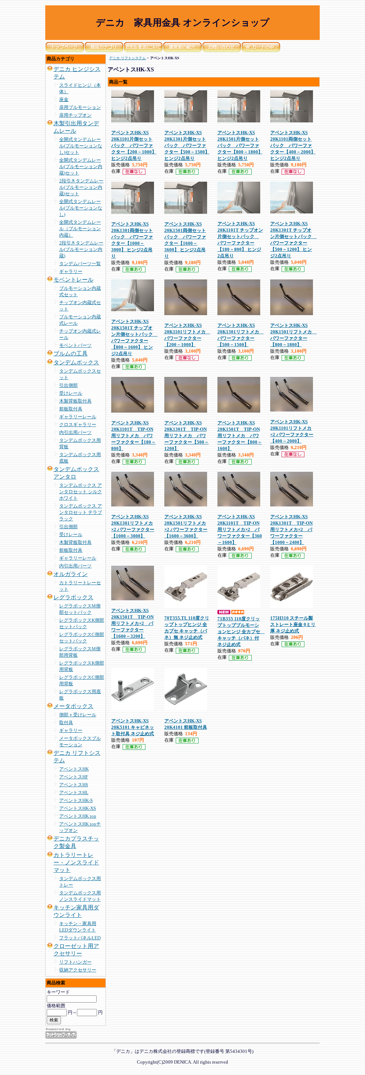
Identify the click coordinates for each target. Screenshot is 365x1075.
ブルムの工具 (70, 353)
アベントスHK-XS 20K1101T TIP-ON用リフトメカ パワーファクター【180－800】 (133, 435)
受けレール (70, 393)
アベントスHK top (77, 816)
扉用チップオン (75, 115)
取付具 (66, 722)
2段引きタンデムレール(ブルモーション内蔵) (81, 249)
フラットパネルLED (80, 937)
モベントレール (73, 280)
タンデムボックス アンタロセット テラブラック (80, 512)
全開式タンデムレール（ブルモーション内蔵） (80, 228)
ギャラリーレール (77, 416)
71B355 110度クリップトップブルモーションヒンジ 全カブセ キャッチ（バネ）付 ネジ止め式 (241, 631)
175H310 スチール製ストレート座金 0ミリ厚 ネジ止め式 (292, 624)
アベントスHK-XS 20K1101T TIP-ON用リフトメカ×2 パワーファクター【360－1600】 (239, 529)
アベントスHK (74, 769)
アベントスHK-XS (77, 808)
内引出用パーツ (75, 432)
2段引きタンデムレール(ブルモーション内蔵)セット (81, 187)
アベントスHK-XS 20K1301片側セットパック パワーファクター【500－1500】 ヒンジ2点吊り (187, 145)
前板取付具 (70, 409)
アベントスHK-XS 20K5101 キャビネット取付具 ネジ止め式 (132, 727)
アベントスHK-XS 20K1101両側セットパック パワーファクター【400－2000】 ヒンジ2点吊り (292, 145)
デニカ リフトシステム (127, 58)
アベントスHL (73, 792)
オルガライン (70, 574)
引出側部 (68, 385)
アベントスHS (73, 784)
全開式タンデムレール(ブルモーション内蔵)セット (80, 166)
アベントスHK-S (76, 800)
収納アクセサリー (77, 970)
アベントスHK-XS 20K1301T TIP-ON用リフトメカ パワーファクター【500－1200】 (186, 435)
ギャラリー (70, 271)
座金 (63, 99)
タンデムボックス (76, 362)
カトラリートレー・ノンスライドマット (76, 862)
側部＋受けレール (77, 714)
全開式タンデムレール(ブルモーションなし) (80, 208)
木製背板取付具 (75, 401)
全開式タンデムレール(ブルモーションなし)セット (80, 146)
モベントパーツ (75, 345)
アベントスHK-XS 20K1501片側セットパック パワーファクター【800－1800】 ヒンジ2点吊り (240, 145)
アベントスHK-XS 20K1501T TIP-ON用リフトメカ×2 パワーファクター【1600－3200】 (132, 623)
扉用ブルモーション (80, 107)
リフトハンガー (75, 962)
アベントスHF (73, 776)
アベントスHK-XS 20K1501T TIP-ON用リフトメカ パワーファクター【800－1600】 (239, 435)
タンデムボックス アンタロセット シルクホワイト (80, 492)
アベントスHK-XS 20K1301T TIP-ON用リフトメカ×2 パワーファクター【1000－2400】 (291, 529)
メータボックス (73, 706)
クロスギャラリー (77, 424)
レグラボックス (73, 597)
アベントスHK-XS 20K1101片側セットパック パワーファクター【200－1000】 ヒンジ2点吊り (133, 145)
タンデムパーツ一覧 (80, 263)
